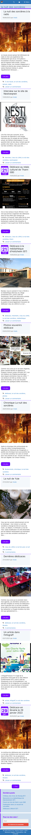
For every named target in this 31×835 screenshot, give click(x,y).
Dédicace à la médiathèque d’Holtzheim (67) (18, 249)
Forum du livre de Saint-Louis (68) (14, 802)
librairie (5, 625)
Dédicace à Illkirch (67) (10, 808)
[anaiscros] (2, 2)
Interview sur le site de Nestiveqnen (16, 92)
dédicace (8, 236)
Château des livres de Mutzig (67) (14, 796)
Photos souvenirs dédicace (13, 326)
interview (8, 157)
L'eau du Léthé (16, 157)
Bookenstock (9, 469)
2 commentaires (10, 552)
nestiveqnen (14, 160)
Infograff (12, 700)
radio (9, 84)
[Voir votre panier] (19, 2)
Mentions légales (10, 832)
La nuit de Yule (11, 478)
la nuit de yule (20, 547)
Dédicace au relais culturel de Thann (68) (19, 170)
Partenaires (19, 832)
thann (11, 239)
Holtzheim (15, 316)
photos (5, 396)
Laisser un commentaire (13, 87)
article (7, 700)
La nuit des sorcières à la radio (17, 13)
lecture (5, 84)
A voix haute (9, 81)
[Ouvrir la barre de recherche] (14, 2)
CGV (26, 830)
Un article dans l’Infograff (12, 633)
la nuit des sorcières (20, 81)
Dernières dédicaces (14, 556)
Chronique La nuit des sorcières (15, 404)
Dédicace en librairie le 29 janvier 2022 (16, 710)
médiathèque (21, 318)
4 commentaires (10, 628)
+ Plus (15, 786)
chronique (17, 469)
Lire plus (5, 76)
